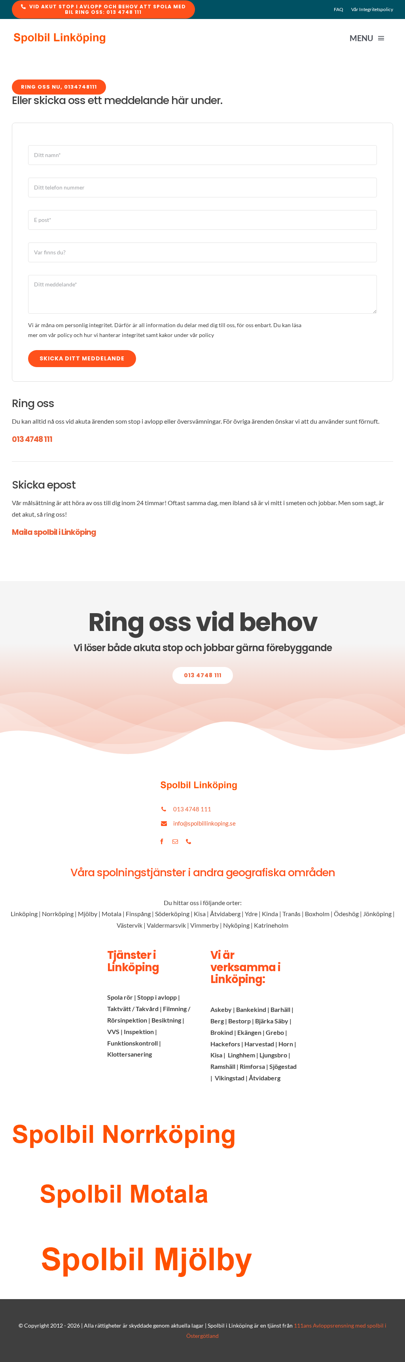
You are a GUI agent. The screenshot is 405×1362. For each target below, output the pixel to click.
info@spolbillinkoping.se (204, 823)
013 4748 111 (32, 439)
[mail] (175, 841)
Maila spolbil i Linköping (54, 532)
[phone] (188, 841)
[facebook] (162, 841)
